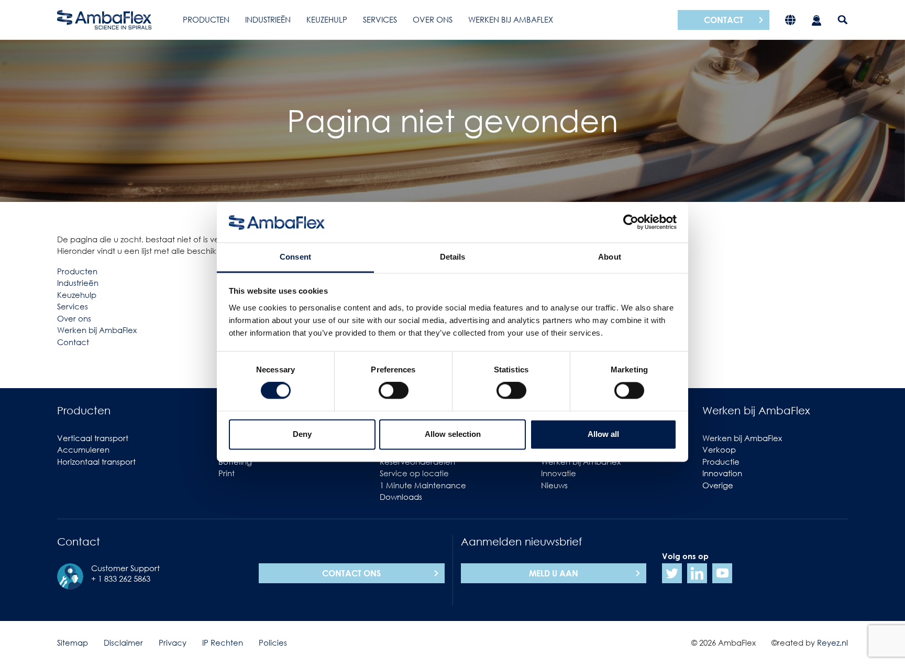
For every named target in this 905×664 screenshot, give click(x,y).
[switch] (394, 390)
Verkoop (719, 449)
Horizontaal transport (96, 461)
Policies (273, 642)
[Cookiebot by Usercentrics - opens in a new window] (631, 222)
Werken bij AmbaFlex (510, 19)
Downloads (401, 496)
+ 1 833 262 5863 (120, 578)
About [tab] (609, 256)
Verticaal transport (92, 438)
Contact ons (351, 573)
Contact (723, 20)
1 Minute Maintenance (423, 485)
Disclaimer (123, 642)
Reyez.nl (832, 642)
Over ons (432, 19)
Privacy (172, 642)
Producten (206, 19)
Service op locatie (414, 473)
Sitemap (72, 642)
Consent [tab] (295, 256)
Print (226, 473)
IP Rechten (222, 642)
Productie (721, 461)
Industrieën (268, 19)
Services (380, 19)
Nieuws (554, 485)
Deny (302, 434)
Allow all (603, 434)
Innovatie (558, 473)
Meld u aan (553, 573)
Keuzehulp (326, 19)
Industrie (73, 282)
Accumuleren (83, 449)
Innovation (722, 473)
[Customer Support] (816, 20)
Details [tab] (453, 256)
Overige (717, 485)
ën (93, 282)
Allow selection (453, 434)
